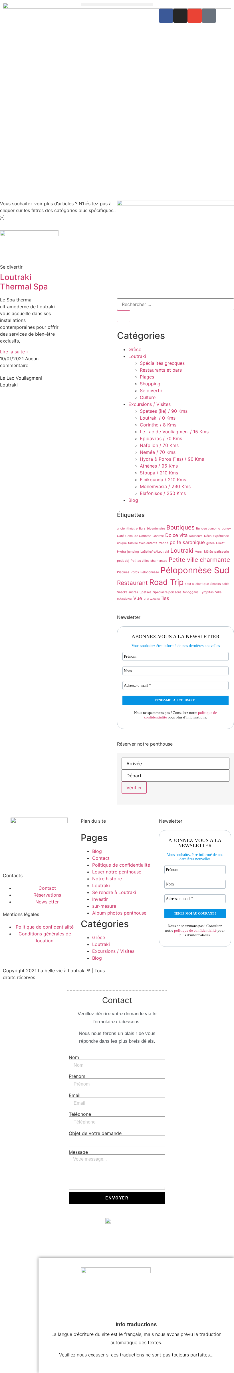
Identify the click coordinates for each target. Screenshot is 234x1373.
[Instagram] (180, 16)
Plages (147, 377)
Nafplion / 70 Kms (159, 445)
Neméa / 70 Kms (157, 452)
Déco (207, 536)
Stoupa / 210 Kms (159, 473)
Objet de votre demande (95, 1133)
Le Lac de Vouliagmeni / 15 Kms (174, 431)
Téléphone (80, 1114)
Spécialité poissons (167, 592)
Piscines (123, 572)
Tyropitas (207, 592)
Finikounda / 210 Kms (163, 479)
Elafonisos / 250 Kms (163, 493)
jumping (133, 551)
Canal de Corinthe (138, 536)
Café (120, 536)
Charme (158, 536)
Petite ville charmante (199, 559)
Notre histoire (107, 878)
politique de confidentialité (195, 930)
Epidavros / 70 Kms (161, 438)
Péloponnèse (149, 572)
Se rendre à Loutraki (114, 892)
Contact (101, 858)
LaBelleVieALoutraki (154, 551)
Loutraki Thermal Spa (24, 282)
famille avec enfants (142, 543)
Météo (208, 551)
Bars (142, 528)
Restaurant (132, 582)
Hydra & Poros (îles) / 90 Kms (172, 459)
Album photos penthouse (119, 913)
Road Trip (166, 582)
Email (74, 1095)
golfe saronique (187, 542)
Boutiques (180, 527)
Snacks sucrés (127, 592)
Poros (135, 572)
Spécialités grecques (162, 363)
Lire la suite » (14, 352)
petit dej (123, 561)
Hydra (121, 551)
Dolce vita (176, 535)
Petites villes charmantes (149, 561)
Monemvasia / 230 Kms (165, 486)
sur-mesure (104, 906)
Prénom (77, 1076)
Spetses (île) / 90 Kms (163, 411)
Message (78, 1152)
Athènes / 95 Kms (159, 466)
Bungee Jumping (208, 528)
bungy (226, 528)
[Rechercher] (123, 316)
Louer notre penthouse (116, 872)
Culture (148, 397)
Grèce (134, 349)
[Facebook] (166, 16)
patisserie (221, 551)
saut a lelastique (197, 584)
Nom (74, 1057)
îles (165, 598)
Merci (199, 551)
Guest (220, 543)
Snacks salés (219, 584)
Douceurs (196, 536)
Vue (137, 598)
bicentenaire (156, 528)
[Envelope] (194, 16)
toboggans (191, 592)
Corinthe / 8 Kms (158, 425)
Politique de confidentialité (121, 865)
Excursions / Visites (149, 404)
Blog (133, 500)
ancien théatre (127, 528)
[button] (117, 4)
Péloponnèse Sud (194, 570)
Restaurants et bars (161, 370)
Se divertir (151, 390)
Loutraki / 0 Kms (157, 418)
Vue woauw (152, 599)
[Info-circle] (209, 16)
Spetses (146, 592)
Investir (100, 899)
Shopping (150, 383)
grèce (210, 543)
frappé (163, 543)
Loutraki (137, 356)
